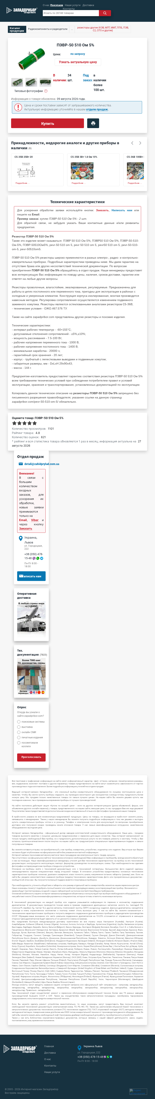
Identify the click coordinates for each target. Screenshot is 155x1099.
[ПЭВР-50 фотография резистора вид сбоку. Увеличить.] (45, 82)
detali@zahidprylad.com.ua (41, 464)
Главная (49, 1046)
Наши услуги (73, 5)
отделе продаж (97, 109)
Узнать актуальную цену (78, 62)
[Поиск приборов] (105, 13)
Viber (35, 520)
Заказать (25, 528)
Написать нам (31, 576)
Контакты (69, 8)
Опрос (21, 707)
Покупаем (56, 5)
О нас (46, 5)
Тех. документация (32, 652)
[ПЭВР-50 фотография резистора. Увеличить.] (17, 82)
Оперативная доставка (27, 595)
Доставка (88, 5)
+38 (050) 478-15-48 (90, 1056)
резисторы (91, 317)
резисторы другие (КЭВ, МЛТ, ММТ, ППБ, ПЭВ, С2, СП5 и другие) (103, 29)
